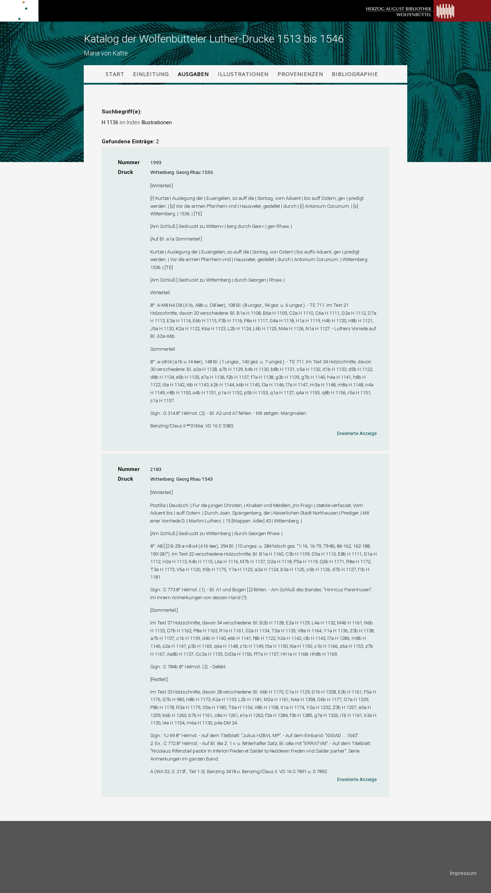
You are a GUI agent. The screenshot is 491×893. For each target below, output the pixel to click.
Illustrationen (243, 73)
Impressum (463, 873)
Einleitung (151, 73)
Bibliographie (355, 73)
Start (115, 73)
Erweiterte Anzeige (357, 433)
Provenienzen (300, 73)
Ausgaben (193, 73)
